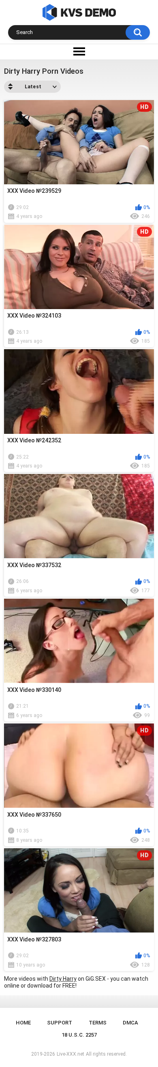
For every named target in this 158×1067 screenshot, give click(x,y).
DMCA (130, 1023)
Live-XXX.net (70, 1054)
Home (23, 1023)
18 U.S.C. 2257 (79, 1035)
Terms (98, 1023)
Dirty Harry (63, 978)
